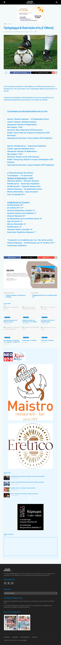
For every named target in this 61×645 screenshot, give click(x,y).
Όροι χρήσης (15, 637)
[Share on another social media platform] (56, 72)
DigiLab (24, 640)
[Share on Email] (53, 72)
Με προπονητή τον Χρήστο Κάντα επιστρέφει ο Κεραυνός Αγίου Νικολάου (27, 476)
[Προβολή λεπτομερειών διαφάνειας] (30, 274)
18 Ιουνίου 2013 (45, 323)
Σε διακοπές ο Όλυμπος (47, 340)
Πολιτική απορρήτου (25, 637)
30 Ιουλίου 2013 (7, 323)
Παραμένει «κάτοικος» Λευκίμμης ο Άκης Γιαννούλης (22, 488)
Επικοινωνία (34, 637)
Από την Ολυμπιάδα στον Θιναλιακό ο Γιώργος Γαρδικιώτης (24, 493)
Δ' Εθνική (10, 23)
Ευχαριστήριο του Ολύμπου (29, 340)
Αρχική (5, 23)
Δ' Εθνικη (7, 317)
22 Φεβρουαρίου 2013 (8, 31)
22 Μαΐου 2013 (25, 342)
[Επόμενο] (32, 498)
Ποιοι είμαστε (7, 637)
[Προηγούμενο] (29, 498)
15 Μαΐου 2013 (44, 342)
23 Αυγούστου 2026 (14, 478)
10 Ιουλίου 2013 (26, 323)
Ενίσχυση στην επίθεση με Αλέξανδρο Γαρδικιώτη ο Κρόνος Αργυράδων (27, 482)
